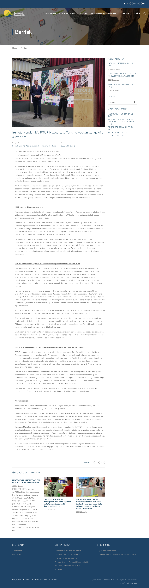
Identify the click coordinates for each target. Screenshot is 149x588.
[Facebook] (98, 462)
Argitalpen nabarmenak (107, 550)
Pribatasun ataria (109, 580)
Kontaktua (124, 13)
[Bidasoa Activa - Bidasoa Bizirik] (14, 13)
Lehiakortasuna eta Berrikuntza (67, 554)
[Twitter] (103, 462)
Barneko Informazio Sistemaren (127, 583)
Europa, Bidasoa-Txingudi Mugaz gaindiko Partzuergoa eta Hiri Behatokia (72, 564)
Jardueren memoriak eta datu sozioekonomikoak (116, 554)
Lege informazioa (96, 580)
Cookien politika (121, 580)
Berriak (83, 13)
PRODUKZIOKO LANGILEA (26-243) (121, 85)
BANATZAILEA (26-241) (118, 136)
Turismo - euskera (48, 146)
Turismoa (58, 569)
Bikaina (22, 146)
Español (136, 13)
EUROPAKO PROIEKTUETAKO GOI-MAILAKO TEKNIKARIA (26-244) (26, 481)
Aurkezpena (17, 550)
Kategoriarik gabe (33, 146)
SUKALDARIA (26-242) (117, 132)
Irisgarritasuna (132, 580)
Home (14, 48)
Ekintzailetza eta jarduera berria (68, 550)
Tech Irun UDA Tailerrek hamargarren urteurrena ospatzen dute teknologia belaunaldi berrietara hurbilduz (57, 502)
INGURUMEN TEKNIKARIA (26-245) (120, 64)
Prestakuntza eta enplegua (66, 558)
